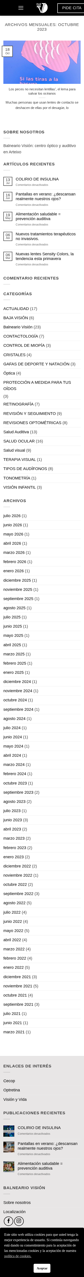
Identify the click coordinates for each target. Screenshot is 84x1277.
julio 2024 (12, 728)
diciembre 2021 (17, 977)
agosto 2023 (14, 801)
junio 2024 (12, 737)
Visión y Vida (15, 1099)
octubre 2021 (15, 995)
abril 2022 (12, 940)
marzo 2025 (14, 654)
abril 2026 (12, 543)
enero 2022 (13, 967)
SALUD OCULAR (19, 441)
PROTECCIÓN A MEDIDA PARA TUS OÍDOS (37, 385)
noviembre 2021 (17, 986)
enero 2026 (13, 571)
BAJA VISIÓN (15, 318)
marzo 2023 (14, 838)
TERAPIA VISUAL (19, 459)
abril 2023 (12, 829)
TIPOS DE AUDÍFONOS (25, 468)
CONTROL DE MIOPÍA (24, 345)
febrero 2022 (14, 958)
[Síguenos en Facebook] (8, 1221)
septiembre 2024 (18, 709)
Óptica (9, 373)
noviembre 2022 (17, 875)
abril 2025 (12, 645)
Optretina (11, 1090)
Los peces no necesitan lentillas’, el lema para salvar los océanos (42, 91)
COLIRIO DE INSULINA (37, 179)
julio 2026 (12, 516)
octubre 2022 (15, 884)
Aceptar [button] (42, 1268)
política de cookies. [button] (17, 1256)
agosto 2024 (14, 718)
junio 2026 (12, 525)
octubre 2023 (15, 783)
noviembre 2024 (17, 691)
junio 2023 (12, 820)
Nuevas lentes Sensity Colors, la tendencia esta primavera (45, 256)
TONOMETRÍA (16, 478)
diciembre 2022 (17, 866)
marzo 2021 (14, 1032)
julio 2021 (12, 1013)
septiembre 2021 (18, 1004)
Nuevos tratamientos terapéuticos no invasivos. (46, 236)
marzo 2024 (14, 764)
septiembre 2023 (18, 792)
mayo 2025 (13, 635)
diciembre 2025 (17, 580)
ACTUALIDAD (16, 308)
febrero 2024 (14, 774)
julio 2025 (12, 617)
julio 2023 (12, 811)
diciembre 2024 (17, 681)
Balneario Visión (17, 327)
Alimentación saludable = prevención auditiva (38, 216)
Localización (14, 1212)
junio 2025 (12, 626)
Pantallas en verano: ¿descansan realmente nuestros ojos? (45, 196)
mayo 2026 (13, 534)
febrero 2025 (14, 663)
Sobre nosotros (17, 1202)
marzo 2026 (14, 552)
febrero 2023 (14, 848)
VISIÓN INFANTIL (19, 487)
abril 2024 (12, 755)
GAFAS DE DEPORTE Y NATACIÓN (36, 364)
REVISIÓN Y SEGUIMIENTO (29, 413)
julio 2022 (12, 912)
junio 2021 (12, 1023)
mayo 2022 (13, 930)
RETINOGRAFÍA (18, 404)
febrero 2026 (14, 561)
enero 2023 (13, 857)
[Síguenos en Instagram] (19, 1221)
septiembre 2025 (18, 598)
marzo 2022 (14, 949)
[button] (21, 8)
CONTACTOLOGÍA (20, 336)
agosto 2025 (14, 608)
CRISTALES (14, 355)
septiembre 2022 (18, 893)
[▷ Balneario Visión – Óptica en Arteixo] (42, 8)
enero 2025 (13, 672)
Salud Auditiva (16, 432)
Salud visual (14, 450)
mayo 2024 (13, 746)
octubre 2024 (15, 700)
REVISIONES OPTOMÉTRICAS (32, 423)
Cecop (9, 1081)
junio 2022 (12, 921)
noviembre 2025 (17, 589)
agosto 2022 (14, 903)
